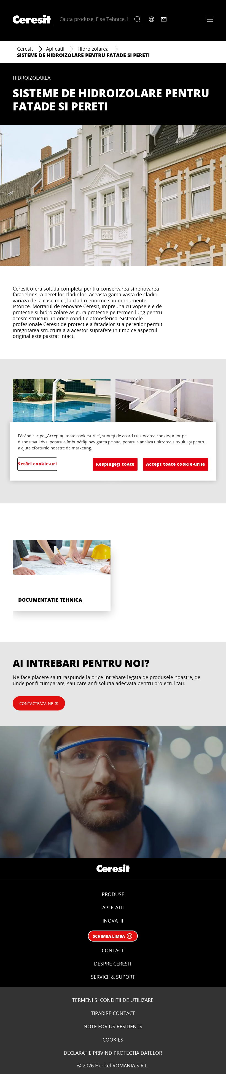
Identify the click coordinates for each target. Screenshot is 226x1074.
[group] (113, 572)
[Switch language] (151, 19)
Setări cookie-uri (37, 464)
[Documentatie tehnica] (62, 567)
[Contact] (163, 19)
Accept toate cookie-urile (175, 464)
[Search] (138, 19)
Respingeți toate (115, 464)
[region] (113, 451)
